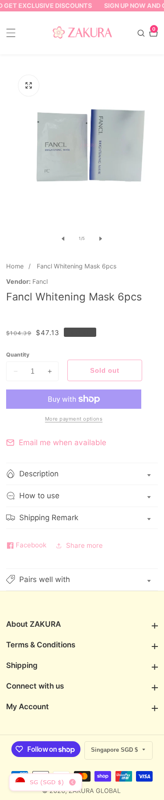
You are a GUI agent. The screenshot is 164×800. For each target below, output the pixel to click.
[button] (82, 579)
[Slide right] (100, 238)
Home (15, 266)
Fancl (40, 282)
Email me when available (62, 442)
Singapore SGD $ (115, 749)
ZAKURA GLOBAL (95, 791)
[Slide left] (63, 238)
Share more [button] (84, 545)
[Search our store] (142, 33)
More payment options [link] (74, 419)
